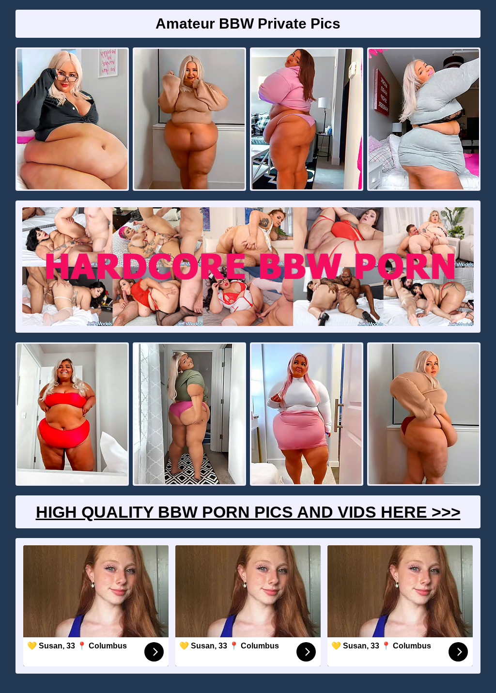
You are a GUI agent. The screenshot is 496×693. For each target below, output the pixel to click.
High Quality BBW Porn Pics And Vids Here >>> (248, 512)
